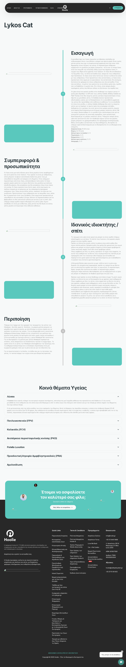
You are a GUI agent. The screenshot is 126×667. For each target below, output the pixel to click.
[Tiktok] (101, 8)
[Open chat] (121, 662)
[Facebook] (88, 8)
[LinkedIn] (98, 8)
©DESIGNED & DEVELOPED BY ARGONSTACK (63, 653)
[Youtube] (91, 8)
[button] (63, 404)
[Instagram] (95, 8)
